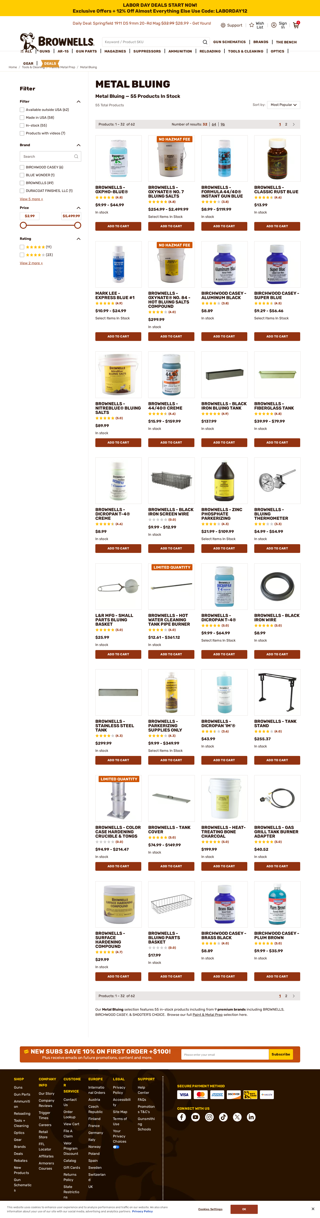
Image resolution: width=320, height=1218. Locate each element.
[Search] (205, 42)
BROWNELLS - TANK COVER (169, 829)
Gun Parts (22, 1094)
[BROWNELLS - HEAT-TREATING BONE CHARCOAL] (224, 798)
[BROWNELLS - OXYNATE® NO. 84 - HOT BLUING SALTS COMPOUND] (171, 264)
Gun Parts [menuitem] (86, 51)
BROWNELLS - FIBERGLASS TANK (274, 405)
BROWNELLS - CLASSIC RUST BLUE (276, 189)
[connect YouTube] (195, 1117)
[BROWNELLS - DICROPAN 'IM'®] (224, 692)
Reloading (22, 1113)
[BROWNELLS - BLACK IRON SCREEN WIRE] (171, 480)
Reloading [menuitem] (210, 51)
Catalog (70, 1161)
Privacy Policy (142, 1211)
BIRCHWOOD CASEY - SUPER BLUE (276, 295)
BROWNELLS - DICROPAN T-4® (218, 617)
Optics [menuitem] (277, 51)
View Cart (71, 1124)
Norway (94, 1147)
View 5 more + (31, 199)
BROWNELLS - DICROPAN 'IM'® (218, 723)
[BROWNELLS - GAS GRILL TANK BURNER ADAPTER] (277, 798)
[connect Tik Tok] (223, 1117)
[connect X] (237, 1117)
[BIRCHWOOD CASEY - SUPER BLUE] (277, 264)
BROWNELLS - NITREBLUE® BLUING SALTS (118, 408)
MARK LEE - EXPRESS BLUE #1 (115, 295)
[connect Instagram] (209, 1117)
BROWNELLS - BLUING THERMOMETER (271, 513)
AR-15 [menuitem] (63, 51)
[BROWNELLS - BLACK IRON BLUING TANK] (224, 374)
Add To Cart (118, 226)
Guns (18, 1087)
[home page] (57, 42)
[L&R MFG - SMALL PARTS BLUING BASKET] (118, 586)
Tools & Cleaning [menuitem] (245, 51)
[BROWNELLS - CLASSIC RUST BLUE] (277, 158)
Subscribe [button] (281, 1054)
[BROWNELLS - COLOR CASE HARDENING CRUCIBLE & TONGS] (118, 798)
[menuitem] (28, 51)
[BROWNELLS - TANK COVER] (171, 798)
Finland (94, 1119)
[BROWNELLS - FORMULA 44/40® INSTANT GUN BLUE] (224, 158)
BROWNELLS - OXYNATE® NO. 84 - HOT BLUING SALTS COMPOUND (169, 299)
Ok (244, 1209)
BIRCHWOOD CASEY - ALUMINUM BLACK (223, 295)
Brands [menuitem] (261, 42)
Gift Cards (72, 1167)
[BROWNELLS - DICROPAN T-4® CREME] (118, 480)
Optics (19, 1133)
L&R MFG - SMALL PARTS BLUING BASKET (114, 619)
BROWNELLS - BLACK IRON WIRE (277, 617)
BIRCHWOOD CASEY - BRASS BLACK (223, 935)
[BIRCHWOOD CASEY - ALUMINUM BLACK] (224, 264)
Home (13, 67)
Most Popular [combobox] (281, 105)
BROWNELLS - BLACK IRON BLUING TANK (224, 405)
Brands (20, 1147)
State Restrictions (71, 1192)
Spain (93, 1161)
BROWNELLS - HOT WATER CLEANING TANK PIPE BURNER (169, 619)
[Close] (313, 1209)
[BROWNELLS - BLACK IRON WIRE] (277, 586)
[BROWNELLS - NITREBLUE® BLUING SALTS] (118, 374)
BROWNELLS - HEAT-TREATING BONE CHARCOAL (223, 831)
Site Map (120, 1112)
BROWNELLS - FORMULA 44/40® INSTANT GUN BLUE (222, 191)
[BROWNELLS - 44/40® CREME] (171, 374)
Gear (18, 1140)
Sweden (95, 1167)
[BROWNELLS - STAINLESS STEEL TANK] (118, 692)
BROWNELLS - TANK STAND (275, 723)
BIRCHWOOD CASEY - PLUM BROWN (276, 935)
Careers (45, 1125)
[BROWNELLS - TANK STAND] (277, 692)
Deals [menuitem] (50, 63)
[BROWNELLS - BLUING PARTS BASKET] (171, 904)
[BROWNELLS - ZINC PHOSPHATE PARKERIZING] (224, 480)
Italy (92, 1140)
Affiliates (46, 1156)
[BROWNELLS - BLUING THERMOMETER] (277, 480)
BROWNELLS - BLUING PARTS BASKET (164, 937)
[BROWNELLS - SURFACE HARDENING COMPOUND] (118, 904)
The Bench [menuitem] (286, 42)
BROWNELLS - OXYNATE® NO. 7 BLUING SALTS (166, 191)
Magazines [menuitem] (115, 51)
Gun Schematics (23, 1185)
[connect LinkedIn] (251, 1117)
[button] (279, 25)
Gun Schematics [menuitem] (229, 42)
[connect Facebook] (181, 1117)
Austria (94, 1100)
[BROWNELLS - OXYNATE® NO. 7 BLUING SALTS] (171, 158)
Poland (94, 1154)
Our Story (46, 1093)
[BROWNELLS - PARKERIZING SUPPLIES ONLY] (171, 692)
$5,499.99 (71, 216)
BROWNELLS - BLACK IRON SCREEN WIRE (171, 511)
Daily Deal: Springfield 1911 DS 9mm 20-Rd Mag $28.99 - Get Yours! (142, 23)
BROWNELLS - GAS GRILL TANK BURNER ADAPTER (276, 831)
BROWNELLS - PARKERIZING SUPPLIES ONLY (165, 725)
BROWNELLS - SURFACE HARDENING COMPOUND (110, 940)
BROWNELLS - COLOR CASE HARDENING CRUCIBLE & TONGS (118, 831)
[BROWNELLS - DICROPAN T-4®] (224, 586)
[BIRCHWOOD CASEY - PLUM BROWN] (277, 904)
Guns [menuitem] (45, 51)
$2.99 (30, 216)
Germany (95, 1133)
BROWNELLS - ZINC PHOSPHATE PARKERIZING (221, 513)
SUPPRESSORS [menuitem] (147, 51)
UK (90, 1187)
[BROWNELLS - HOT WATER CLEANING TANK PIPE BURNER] (171, 586)
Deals (18, 1154)
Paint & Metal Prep (208, 1015)
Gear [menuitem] (28, 63)
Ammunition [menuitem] (180, 51)
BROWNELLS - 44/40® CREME (165, 405)
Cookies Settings (210, 1209)
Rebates (20, 1161)
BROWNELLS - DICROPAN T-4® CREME (112, 513)
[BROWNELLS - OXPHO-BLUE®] (118, 158)
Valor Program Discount (71, 1148)
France (94, 1126)
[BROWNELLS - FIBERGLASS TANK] (277, 374)
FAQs (142, 1100)
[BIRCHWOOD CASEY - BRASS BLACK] (224, 904)
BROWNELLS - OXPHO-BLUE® (111, 189)
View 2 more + (31, 263)
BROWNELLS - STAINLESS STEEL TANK (114, 725)
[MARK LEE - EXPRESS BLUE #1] (118, 264)
